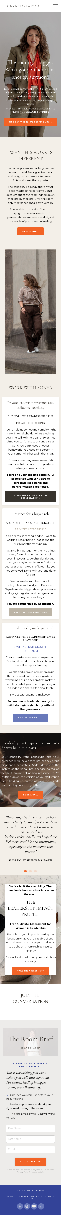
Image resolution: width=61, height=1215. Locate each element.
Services (49, 1196)
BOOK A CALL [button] (30, 795)
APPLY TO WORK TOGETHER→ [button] (30, 612)
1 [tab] (25, 871)
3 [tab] (35, 871)
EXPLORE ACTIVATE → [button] (30, 718)
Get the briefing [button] (30, 1162)
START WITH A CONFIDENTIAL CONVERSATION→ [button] (30, 496)
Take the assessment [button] (30, 971)
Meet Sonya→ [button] (30, 231)
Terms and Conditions (30, 1196)
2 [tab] (30, 871)
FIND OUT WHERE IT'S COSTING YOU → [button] (30, 122)
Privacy (11, 1196)
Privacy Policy (22, 1172)
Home (30, 1199)
